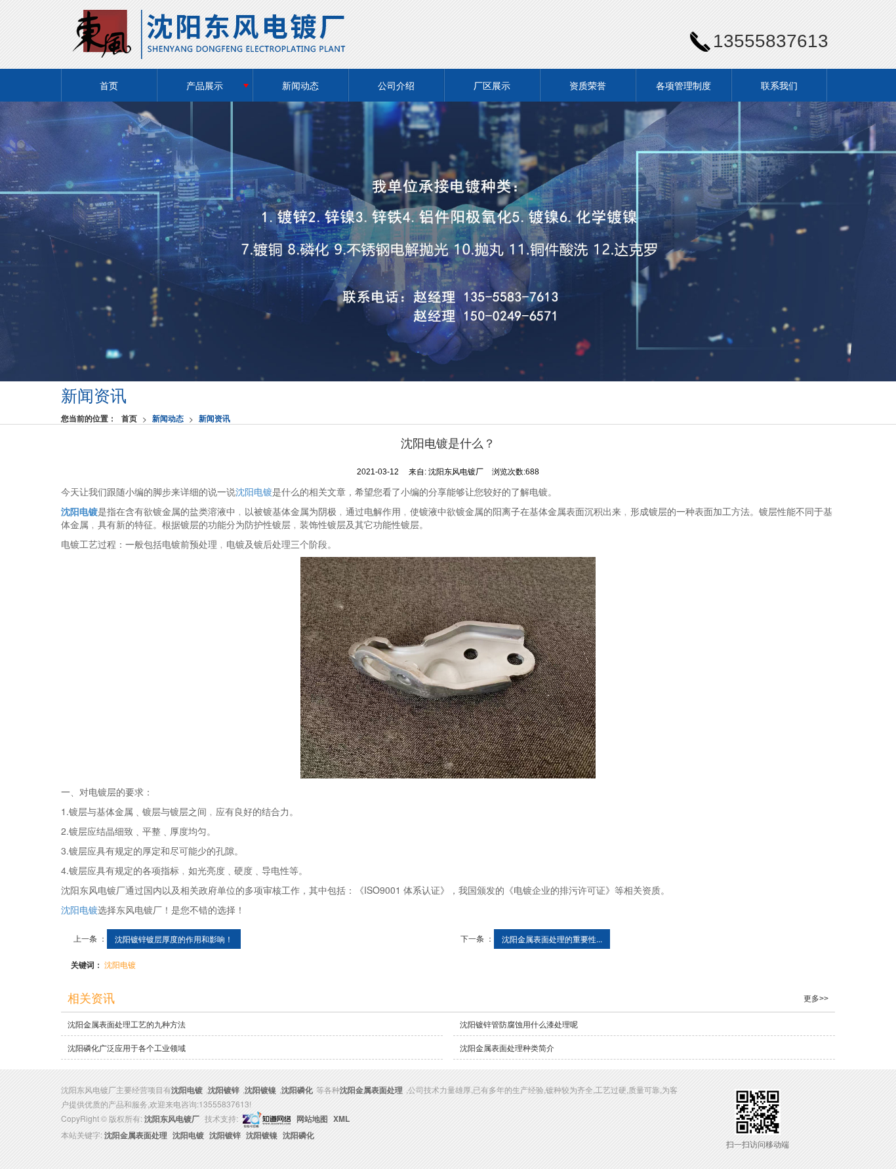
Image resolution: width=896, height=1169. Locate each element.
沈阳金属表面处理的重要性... (552, 938)
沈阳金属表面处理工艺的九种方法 (127, 1023)
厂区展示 (492, 85)
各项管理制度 (683, 85)
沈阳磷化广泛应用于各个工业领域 (127, 1047)
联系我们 (779, 85)
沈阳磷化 (297, 1090)
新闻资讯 (214, 418)
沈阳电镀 (253, 491)
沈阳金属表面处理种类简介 (507, 1047)
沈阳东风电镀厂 (171, 1118)
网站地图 (312, 1118)
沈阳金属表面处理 (371, 1090)
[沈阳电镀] (448, 667)
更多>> (816, 998)
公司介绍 (396, 85)
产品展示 (204, 85)
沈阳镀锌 (223, 1090)
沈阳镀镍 (260, 1090)
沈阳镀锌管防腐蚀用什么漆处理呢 (519, 1023)
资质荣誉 (587, 85)
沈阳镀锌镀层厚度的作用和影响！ (174, 938)
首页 (109, 85)
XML (341, 1118)
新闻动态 (300, 85)
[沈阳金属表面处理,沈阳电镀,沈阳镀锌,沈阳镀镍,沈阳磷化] (448, 241)
